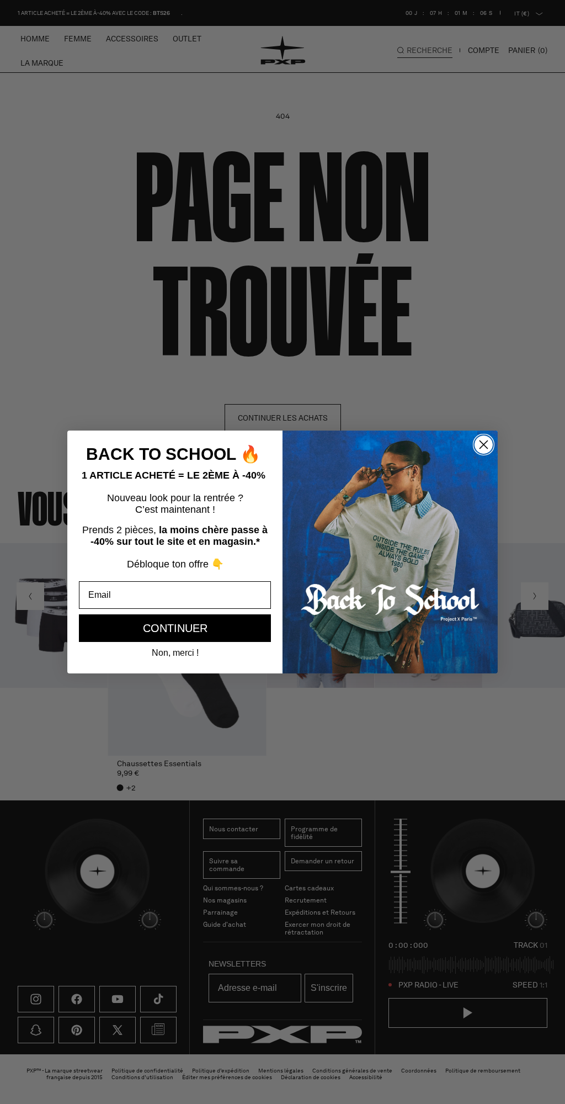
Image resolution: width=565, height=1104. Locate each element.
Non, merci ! (175, 652)
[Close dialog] (483, 444)
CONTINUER (175, 628)
